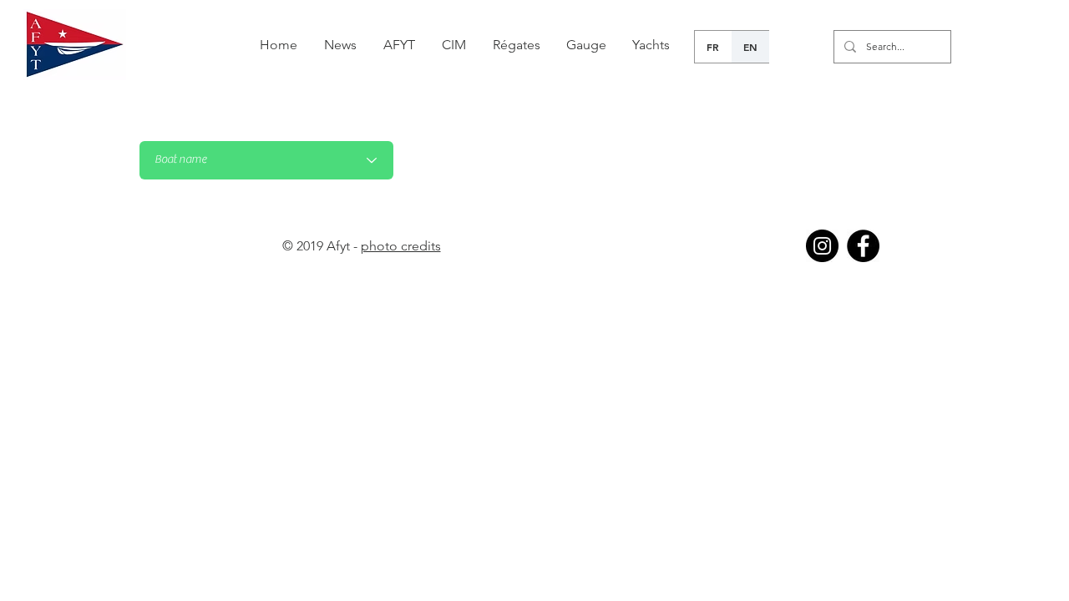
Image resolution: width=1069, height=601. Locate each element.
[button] (516, 45)
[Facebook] (863, 246)
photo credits (401, 246)
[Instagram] (822, 246)
